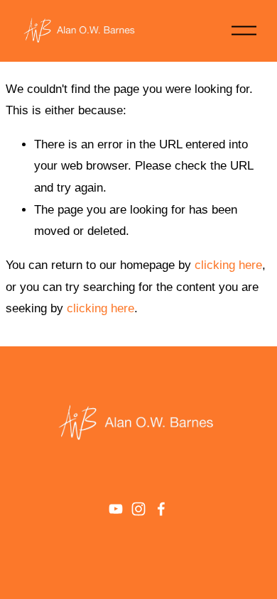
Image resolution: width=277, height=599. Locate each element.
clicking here (228, 265)
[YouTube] (116, 509)
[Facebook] (161, 509)
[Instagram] (138, 509)
